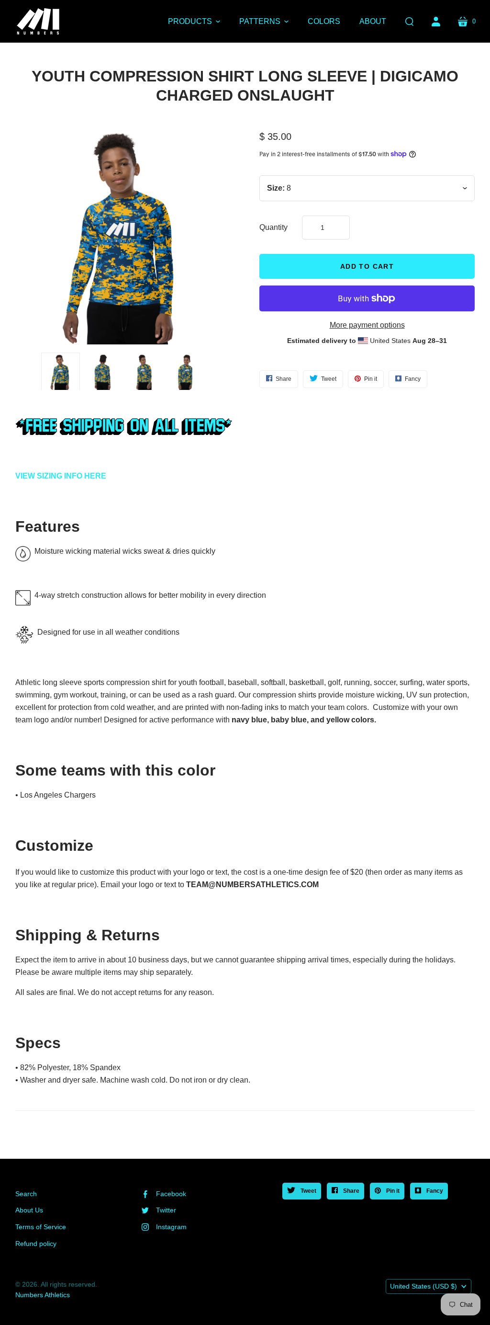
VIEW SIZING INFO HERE (60, 476)
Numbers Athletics (42, 1295)
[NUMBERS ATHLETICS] (38, 21)
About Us (29, 1210)
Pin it (392, 1191)
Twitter (166, 1210)
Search (26, 1194)
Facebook (171, 1194)
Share (350, 1191)
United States (423, 1286)
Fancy (434, 1191)
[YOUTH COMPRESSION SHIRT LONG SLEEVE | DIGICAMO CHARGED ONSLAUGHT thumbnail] (185, 372)
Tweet (307, 1191)
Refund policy (35, 1243)
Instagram (171, 1227)
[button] (194, 21)
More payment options (367, 325)
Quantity (273, 227)
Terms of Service (40, 1227)
